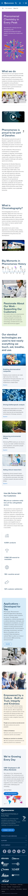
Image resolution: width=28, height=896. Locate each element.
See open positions (11, 793)
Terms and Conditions (5, 884)
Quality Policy (20, 884)
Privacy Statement (13, 884)
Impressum (25, 889)
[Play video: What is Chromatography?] (14, 245)
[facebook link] (4, 852)
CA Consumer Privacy (5, 889)
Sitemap (3, 891)
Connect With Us (8, 830)
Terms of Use (3, 886)
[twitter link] (19, 852)
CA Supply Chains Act (16, 886)
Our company (8, 8)
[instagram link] (9, 852)
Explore (5, 385)
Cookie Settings (19, 889)
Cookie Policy (12, 889)
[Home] (3, 8)
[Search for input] (16, 3)
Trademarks (9, 886)
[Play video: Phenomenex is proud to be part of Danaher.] (14, 117)
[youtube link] (23, 852)
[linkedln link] (14, 852)
